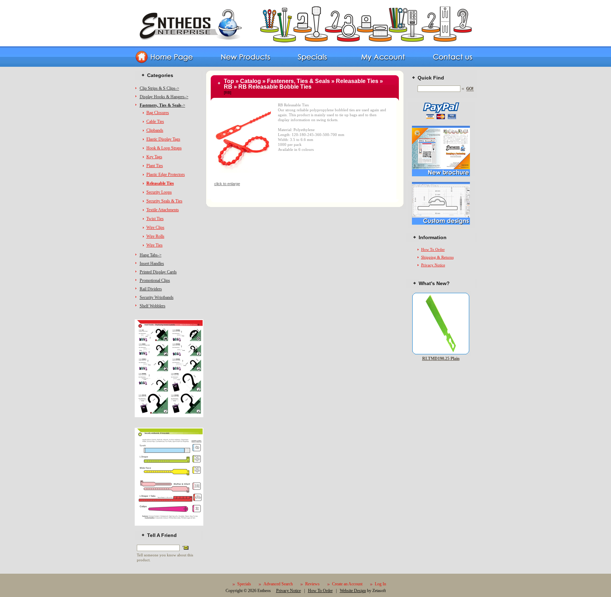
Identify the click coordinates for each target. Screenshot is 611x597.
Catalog (250, 81)
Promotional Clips (155, 280)
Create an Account (347, 583)
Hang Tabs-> (151, 255)
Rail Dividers (151, 288)
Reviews (312, 583)
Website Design (353, 590)
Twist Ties (155, 218)
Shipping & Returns (437, 257)
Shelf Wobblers (152, 305)
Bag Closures (157, 112)
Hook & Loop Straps (164, 148)
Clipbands (154, 130)
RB (228, 87)
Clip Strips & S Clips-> (159, 88)
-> (162, 105)
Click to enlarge (227, 184)
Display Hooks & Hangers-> (164, 96)
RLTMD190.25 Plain (441, 358)
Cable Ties (155, 121)
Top (229, 81)
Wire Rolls (155, 236)
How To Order (433, 249)
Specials (244, 583)
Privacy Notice (433, 265)
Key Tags (154, 156)
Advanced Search (278, 583)
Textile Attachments (162, 209)
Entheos (264, 590)
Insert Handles (152, 263)
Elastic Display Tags (163, 139)
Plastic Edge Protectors (165, 174)
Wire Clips (155, 227)
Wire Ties (154, 245)
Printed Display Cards (158, 272)
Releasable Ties (357, 81)
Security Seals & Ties (164, 201)
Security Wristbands (157, 297)
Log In (380, 583)
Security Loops (159, 192)
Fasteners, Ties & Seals (298, 81)
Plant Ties (154, 165)
